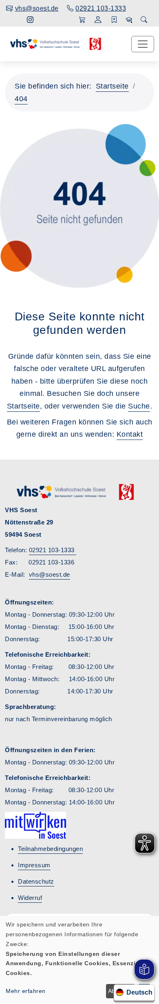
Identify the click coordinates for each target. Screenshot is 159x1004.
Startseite (112, 86)
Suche (139, 406)
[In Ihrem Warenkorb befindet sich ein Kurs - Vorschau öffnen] (82, 20)
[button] (98, 20)
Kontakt (130, 434)
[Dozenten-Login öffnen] (129, 20)
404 (21, 99)
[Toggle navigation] (142, 44)
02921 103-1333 (53, 549)
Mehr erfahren (26, 991)
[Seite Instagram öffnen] (30, 19)
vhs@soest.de (49, 574)
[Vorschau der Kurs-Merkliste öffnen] (114, 20)
